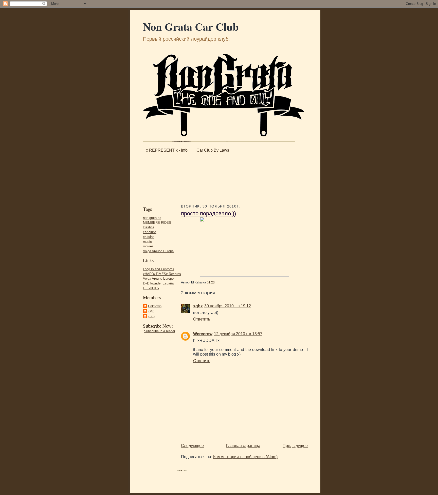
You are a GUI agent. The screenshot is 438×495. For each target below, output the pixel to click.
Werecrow (202, 334)
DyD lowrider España (158, 283)
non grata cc (152, 218)
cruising (148, 237)
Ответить (201, 319)
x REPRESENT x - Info (167, 150)
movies (148, 246)
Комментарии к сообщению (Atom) (245, 457)
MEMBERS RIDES (157, 223)
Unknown (154, 306)
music (147, 242)
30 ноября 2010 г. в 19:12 (227, 306)
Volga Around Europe (158, 251)
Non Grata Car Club (191, 27)
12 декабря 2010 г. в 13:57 (238, 334)
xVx (151, 311)
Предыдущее (295, 445)
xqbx (151, 316)
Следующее (192, 445)
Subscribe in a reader (159, 331)
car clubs (149, 232)
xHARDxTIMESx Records (162, 274)
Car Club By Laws (212, 150)
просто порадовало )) (208, 213)
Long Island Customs (158, 269)
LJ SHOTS (151, 288)
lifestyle (148, 227)
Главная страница (243, 445)
